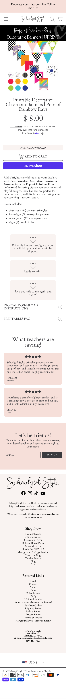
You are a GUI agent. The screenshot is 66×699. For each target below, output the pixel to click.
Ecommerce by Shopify (41, 671)
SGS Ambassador (33, 599)
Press (33, 590)
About (33, 587)
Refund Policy (33, 611)
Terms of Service (33, 617)
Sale (33, 564)
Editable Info (33, 593)
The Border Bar (33, 537)
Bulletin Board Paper (33, 543)
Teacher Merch (33, 558)
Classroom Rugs (33, 555)
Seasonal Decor (33, 546)
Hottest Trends (33, 534)
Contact (33, 584)
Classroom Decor (33, 540)
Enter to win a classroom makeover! (33, 602)
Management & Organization (33, 552)
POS (25, 671)
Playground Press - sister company (33, 620)
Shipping (16, 126)
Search (33, 581)
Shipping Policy (33, 608)
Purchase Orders (33, 605)
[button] (6, 19)
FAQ (33, 596)
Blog (33, 561)
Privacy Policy (33, 614)
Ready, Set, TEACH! (33, 549)
